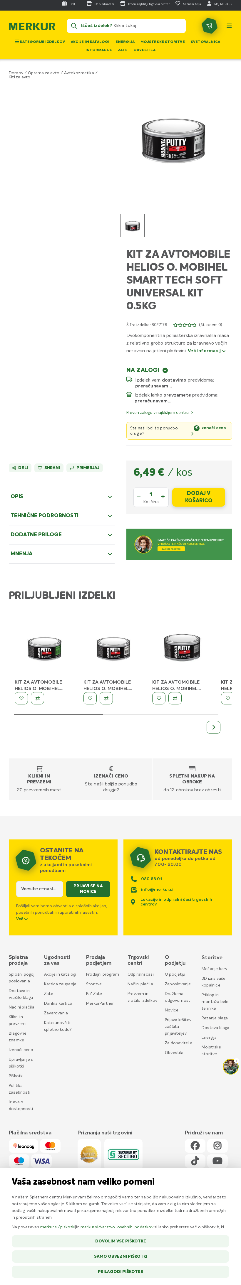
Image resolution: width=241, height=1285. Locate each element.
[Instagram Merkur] (217, 1146)
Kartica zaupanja (60, 984)
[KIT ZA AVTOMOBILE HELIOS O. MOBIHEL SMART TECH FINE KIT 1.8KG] (182, 648)
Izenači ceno (111, 776)
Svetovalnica (205, 42)
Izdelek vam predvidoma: (174, 380)
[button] (173, 137)
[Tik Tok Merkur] (195, 1161)
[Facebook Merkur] (195, 1146)
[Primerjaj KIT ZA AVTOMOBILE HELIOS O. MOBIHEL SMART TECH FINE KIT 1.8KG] (175, 698)
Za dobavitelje (178, 1043)
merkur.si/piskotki (58, 1227)
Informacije (99, 50)
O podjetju (175, 974)
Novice (171, 1010)
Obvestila (144, 50)
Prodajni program (102, 974)
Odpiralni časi (141, 974)
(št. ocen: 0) (210, 325)
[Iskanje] (74, 26)
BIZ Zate (94, 994)
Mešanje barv (214, 969)
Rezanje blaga (215, 1018)
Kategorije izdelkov (42, 42)
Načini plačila (21, 1007)
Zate (123, 50)
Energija (125, 42)
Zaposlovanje (178, 984)
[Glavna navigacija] (229, 26)
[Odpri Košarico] (209, 26)
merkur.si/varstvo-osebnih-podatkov (117, 1227)
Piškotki (16, 1076)
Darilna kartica (58, 1003)
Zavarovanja (56, 1013)
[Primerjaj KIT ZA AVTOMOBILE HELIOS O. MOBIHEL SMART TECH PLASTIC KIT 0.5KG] (106, 698)
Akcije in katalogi (90, 42)
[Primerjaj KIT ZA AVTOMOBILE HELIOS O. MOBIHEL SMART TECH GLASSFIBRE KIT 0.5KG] (37, 698)
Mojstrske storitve (162, 42)
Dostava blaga (216, 1028)
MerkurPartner (100, 1003)
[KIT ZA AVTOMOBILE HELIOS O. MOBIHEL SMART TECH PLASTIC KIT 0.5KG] (113, 648)
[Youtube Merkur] (217, 1161)
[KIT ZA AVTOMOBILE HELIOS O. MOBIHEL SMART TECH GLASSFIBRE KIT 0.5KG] (45, 648)
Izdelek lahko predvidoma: (177, 395)
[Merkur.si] (32, 28)
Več (20, 919)
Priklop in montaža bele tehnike (215, 1002)
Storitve (94, 984)
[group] (132, 225)
